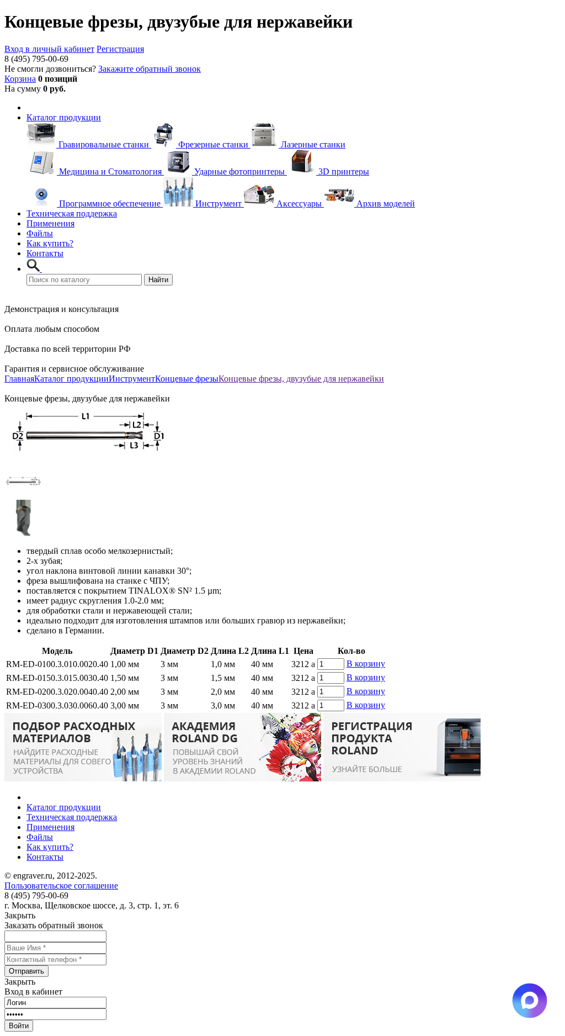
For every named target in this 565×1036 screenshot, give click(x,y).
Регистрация (120, 49)
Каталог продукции (63, 117)
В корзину (366, 663)
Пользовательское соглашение (61, 885)
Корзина (20, 78)
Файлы (39, 233)
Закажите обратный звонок (149, 68)
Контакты (44, 253)
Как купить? (49, 243)
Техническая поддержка (71, 213)
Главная (19, 378)
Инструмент (132, 378)
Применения (50, 223)
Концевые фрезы (186, 378)
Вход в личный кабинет (49, 49)
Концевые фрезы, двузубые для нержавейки (301, 378)
